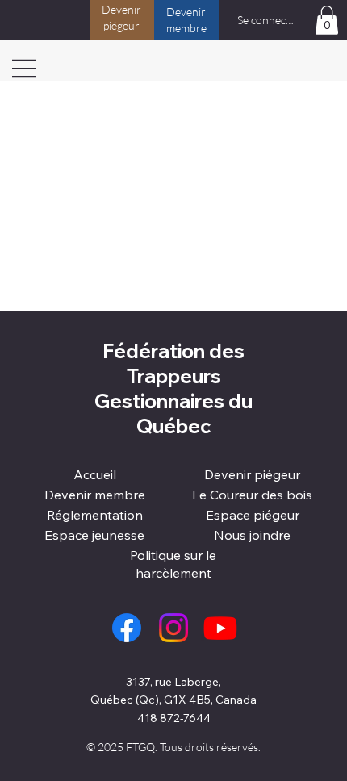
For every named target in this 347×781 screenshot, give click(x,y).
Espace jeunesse (94, 535)
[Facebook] (126, 627)
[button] (327, 20)
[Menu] (24, 68)
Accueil (94, 474)
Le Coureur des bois (252, 495)
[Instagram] (173, 627)
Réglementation (95, 515)
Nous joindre (252, 535)
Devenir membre (94, 495)
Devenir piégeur (252, 474)
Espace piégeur (252, 515)
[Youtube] (220, 627)
